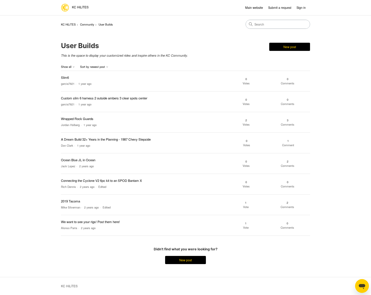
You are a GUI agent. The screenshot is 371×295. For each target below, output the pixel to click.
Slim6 (65, 77)
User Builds (106, 24)
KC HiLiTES (68, 24)
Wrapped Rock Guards (77, 118)
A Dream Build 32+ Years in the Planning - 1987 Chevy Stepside (106, 139)
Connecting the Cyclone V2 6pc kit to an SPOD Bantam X (101, 180)
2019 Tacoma (70, 201)
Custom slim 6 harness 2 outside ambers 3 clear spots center (104, 98)
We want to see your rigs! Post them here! (90, 221)
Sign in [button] (301, 7)
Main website (254, 7)
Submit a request (279, 7)
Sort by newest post (93, 66)
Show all (66, 66)
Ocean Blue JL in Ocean (78, 160)
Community (87, 24)
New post (289, 47)
